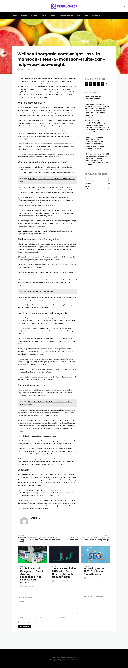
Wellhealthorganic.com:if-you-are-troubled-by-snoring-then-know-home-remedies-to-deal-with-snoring (39, 540)
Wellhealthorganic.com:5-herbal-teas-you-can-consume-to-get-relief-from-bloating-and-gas (90, 539)
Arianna (23, 69)
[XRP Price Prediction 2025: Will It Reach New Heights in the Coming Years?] (64, 554)
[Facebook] (86, 84)
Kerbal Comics (75, 660)
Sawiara (89, 578)
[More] (106, 84)
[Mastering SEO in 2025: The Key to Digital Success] (95, 554)
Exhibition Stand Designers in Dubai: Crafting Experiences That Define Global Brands (31, 575)
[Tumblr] (102, 84)
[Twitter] (90, 84)
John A (25, 586)
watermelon (50, 490)
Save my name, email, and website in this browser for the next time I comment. (42, 622)
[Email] (98, 84)
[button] (124, 6)
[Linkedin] (94, 84)
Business (20, 49)
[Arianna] (18, 69)
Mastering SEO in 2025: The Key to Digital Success (94, 571)
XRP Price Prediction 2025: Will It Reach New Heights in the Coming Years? (64, 572)
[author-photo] (21, 586)
